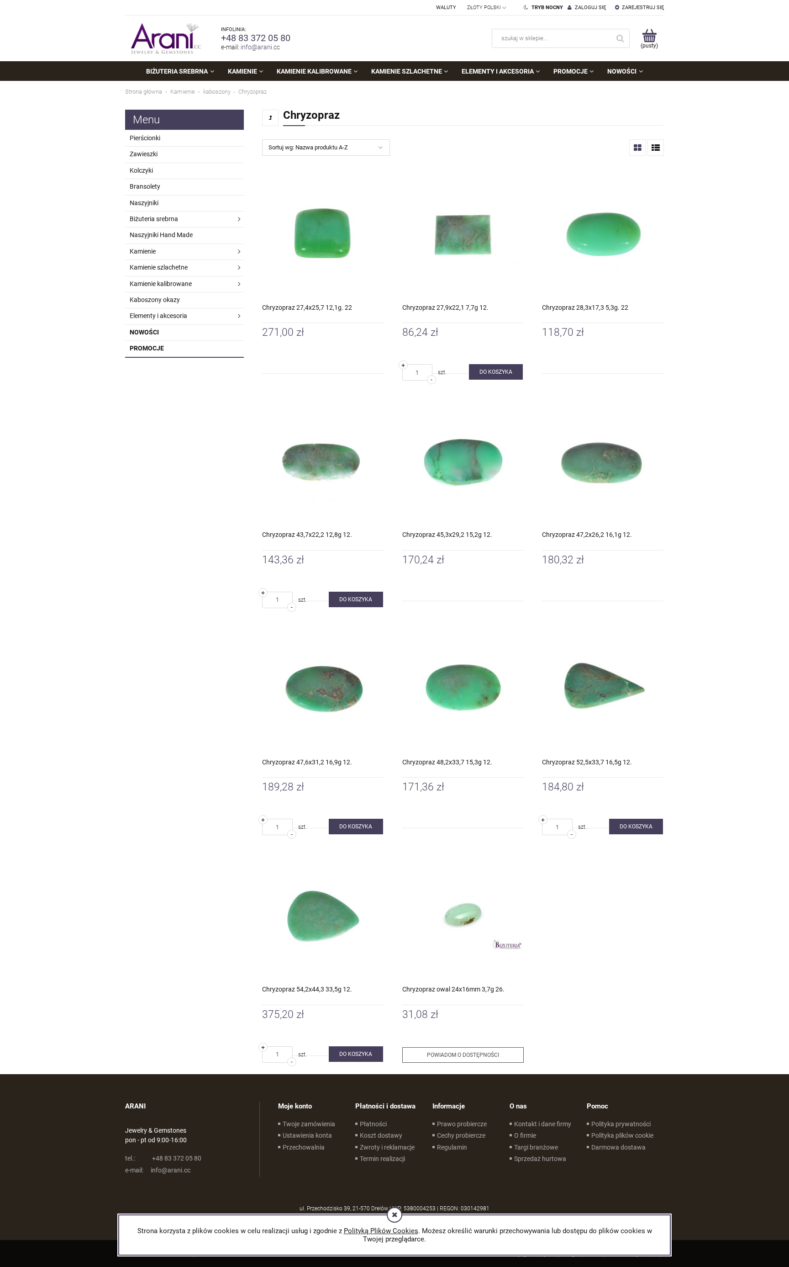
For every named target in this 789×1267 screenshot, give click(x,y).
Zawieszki (144, 154)
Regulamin (452, 1147)
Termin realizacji (382, 1158)
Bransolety (145, 186)
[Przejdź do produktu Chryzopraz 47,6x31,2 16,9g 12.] (323, 689)
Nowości (144, 332)
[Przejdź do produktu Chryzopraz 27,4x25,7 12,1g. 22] (323, 234)
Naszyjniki (144, 203)
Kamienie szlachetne (159, 267)
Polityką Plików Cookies (381, 1231)
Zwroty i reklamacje (387, 1147)
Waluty (446, 8)
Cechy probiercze (461, 1135)
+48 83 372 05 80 (255, 37)
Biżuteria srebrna (154, 219)
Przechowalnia (304, 1147)
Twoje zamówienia (309, 1124)
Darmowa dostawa (618, 1147)
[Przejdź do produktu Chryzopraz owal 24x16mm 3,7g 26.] (463, 916)
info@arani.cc (260, 47)
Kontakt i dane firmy (542, 1124)
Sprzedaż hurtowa (540, 1158)
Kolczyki (141, 170)
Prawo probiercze (462, 1124)
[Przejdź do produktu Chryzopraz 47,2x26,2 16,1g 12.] (603, 461)
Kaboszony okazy (155, 299)
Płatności (373, 1124)
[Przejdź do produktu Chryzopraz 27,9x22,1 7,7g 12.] (463, 234)
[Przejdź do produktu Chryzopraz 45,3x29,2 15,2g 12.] (463, 461)
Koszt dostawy (381, 1135)
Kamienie (143, 251)
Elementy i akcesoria (158, 315)
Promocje (147, 348)
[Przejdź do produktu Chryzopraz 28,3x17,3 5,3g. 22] (603, 234)
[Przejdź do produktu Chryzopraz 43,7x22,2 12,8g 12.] (323, 461)
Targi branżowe (536, 1147)
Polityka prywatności (621, 1124)
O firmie (525, 1135)
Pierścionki (145, 138)
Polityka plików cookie (622, 1135)
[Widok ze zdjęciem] (637, 147)
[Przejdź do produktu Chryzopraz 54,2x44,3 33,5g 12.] (323, 916)
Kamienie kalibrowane (161, 283)
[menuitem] (180, 71)
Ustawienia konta (307, 1135)
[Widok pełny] (655, 147)
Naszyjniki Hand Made (161, 235)
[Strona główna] (164, 38)
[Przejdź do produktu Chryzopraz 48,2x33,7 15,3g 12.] (463, 689)
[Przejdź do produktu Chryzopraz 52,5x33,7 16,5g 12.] (603, 689)
